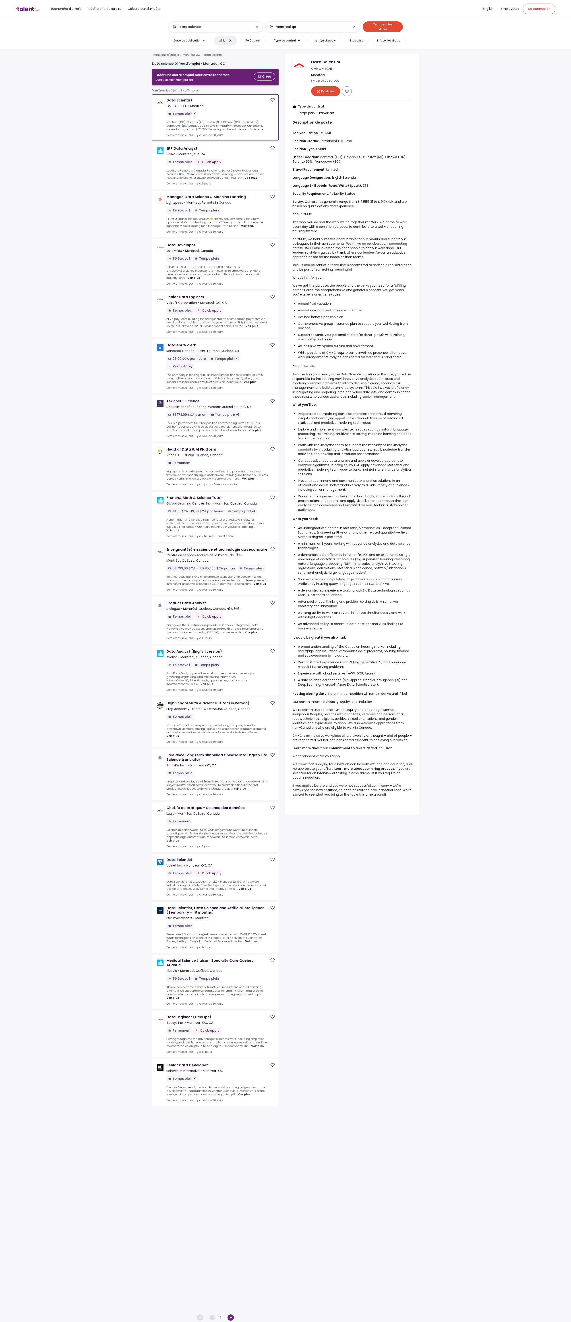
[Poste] (212, 26)
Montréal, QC (191, 55)
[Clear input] (257, 26)
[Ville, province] (309, 26)
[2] (231, 1317)
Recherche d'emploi (165, 55)
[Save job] (272, 100)
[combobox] (215, 26)
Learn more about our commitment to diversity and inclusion (342, 748)
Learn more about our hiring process (364, 768)
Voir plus (256, 129)
